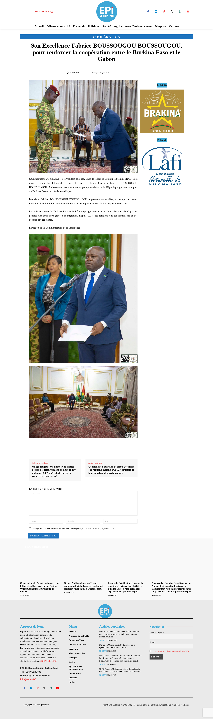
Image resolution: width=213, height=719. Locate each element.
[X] (172, 11)
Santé (102, 664)
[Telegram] (156, 11)
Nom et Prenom (157, 633)
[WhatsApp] (180, 11)
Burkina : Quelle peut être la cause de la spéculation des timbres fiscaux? (117, 646)
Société (103, 640)
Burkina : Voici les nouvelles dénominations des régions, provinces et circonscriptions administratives (119, 634)
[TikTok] (164, 11)
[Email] (173, 72)
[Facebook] (148, 11)
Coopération (106, 37)
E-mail (152, 642)
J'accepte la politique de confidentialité (171, 651)
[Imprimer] (180, 72)
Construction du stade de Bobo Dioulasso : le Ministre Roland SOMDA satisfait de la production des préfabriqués (111, 469)
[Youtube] (188, 11)
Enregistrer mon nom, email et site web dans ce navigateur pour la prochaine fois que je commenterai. (75, 528)
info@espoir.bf (28, 679)
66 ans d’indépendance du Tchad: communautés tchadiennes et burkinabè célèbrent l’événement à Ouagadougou (83, 586)
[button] (44, 12)
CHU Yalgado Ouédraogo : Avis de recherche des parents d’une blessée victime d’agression (120, 670)
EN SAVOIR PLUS (48, 661)
